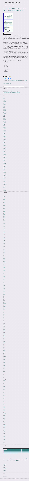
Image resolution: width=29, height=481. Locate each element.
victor (3, 429)
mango (4, 330)
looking (4, 323)
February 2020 (4, 155)
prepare (4, 365)
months (4, 342)
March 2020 (4, 154)
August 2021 (4, 141)
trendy (4, 422)
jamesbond (4, 309)
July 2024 (4, 115)
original (4, 352)
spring (4, 400)
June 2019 (4, 161)
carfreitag (4, 222)
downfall (4, 250)
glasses (5, 459)
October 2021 (4, 140)
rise (3, 382)
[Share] (9, 78)
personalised (4, 356)
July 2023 (4, 124)
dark (23, 458)
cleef (3, 235)
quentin (4, 371)
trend (3, 421)
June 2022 (4, 134)
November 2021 (4, 139)
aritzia (4, 205)
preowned (4, 364)
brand (3, 220)
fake (3, 263)
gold (3, 290)
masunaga (4, 334)
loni (3, 322)
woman (4, 439)
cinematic (4, 232)
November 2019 (4, 157)
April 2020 (4, 153)
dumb (3, 252)
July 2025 (4, 106)
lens (19, 459)
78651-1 (4, 196)
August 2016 (4, 186)
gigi (3, 287)
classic (4, 233)
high (3, 297)
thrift (3, 414)
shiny (7, 460)
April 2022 (4, 135)
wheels (4, 438)
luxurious (4, 325)
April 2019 (4, 162)
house (4, 300)
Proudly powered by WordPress (6, 479)
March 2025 (4, 109)
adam (3, 198)
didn (3, 247)
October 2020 (4, 149)
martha (4, 333)
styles (3, 404)
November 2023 (4, 121)
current (4, 241)
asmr (3, 207)
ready (3, 376)
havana (15, 459)
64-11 (11, 80)
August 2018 (4, 168)
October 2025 (4, 104)
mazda (4, 336)
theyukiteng (4, 413)
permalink (26, 80)
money (4, 341)
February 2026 (4, 101)
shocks (4, 391)
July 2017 (4, 178)
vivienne (4, 433)
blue (16, 458)
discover (4, 248)
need (3, 344)
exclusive (4, 258)
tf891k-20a (4, 471)
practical (4, 362)
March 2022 (4, 136)
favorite (4, 267)
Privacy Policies (10, 5)
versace (4, 428)
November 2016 (4, 184)
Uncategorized (4, 425)
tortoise (20, 460)
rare (3, 374)
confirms (4, 240)
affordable (4, 199)
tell (3, 412)
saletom (4, 385)
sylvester (4, 411)
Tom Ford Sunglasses (11, 3)
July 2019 (4, 160)
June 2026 (4, 98)
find (3, 272)
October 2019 (4, 158)
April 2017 (4, 180)
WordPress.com (17, 479)
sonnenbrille (4, 397)
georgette (16, 80)
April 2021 (4, 144)
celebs (4, 226)
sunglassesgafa (4, 408)
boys (3, 219)
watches (4, 436)
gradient (9, 459)
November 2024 (4, 112)
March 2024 (4, 118)
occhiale (4, 350)
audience (4, 208)
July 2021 (4, 142)
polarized (4, 460)
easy (3, 253)
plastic (27, 459)
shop (3, 392)
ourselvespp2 (4, 468)
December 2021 (4, 138)
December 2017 (4, 174)
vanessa (4, 427)
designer (4, 246)
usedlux (4, 426)
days (3, 242)
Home (4, 5)
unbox (4, 423)
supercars (4, 409)
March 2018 (4, 172)
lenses (20, 459)
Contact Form (7, 5)
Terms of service (14, 5)
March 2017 (4, 181)
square (13, 460)
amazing (4, 202)
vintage (4, 431)
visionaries (4, 432)
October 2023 (4, 122)
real (3, 377)
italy (16, 459)
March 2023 (4, 127)
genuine (4, 285)
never (3, 345)
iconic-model (4, 303)
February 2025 (4, 110)
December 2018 (4, 165)
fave (3, 266)
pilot (25, 459)
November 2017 (4, 175)
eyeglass (4, 260)
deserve (4, 245)
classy (4, 234)
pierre (3, 358)
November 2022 (4, 130)
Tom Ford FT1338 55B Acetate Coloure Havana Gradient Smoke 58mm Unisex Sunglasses (11, 92)
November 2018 (4, 166)
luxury (4, 326)
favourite (4, 269)
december (4, 243)
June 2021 (4, 143)
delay (3, 244)
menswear (4, 337)
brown (21, 458)
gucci (3, 293)
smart (3, 395)
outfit (3, 353)
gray (10, 459)
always (4, 201)
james (3, 308)
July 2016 (4, 187)
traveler (4, 420)
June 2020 (4, 152)
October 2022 (4, 131)
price (3, 367)
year (3, 441)
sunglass (4, 407)
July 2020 (4, 151)
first (3, 273)
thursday (4, 416)
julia (3, 311)
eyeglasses (4, 261)
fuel (3, 281)
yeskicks (4, 442)
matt (3, 335)
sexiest (4, 388)
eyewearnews (4, 262)
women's (25, 460)
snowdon (12, 460)
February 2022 (4, 137)
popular (4, 361)
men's (23, 459)
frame (4, 459)
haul (3, 296)
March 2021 (4, 145)
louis (3, 324)
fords (3, 275)
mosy (3, 343)
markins (4, 331)
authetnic (4, 211)
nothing (4, 347)
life (3, 320)
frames (4, 278)
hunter (4, 302)
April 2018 (4, 171)
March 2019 (4, 163)
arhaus (4, 204)
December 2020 (4, 147)
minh (3, 338)
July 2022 (4, 133)
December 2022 (4, 129)
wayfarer (4, 437)
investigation (4, 306)
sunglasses (20, 80)
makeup (4, 329)
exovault (4, 259)
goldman (4, 291)
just (3, 312)
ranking (4, 373)
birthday (4, 214)
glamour (4, 288)
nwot (3, 348)
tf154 (21, 80)
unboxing (4, 424)
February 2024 (4, 119)
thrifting (4, 415)
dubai (3, 251)
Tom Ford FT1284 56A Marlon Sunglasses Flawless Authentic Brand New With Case (11, 91)
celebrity (4, 225)
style (3, 403)
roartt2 (4, 466)
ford (8, 80)
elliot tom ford (4, 470)
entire (3, 256)
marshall (4, 332)
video (3, 430)
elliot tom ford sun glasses (5, 469)
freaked (4, 279)
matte (21, 459)
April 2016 (4, 189)
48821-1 (4, 195)
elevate (4, 254)
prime (3, 368)
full (3, 282)
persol (4, 355)
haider (4, 294)
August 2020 (4, 150)
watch (4, 435)
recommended (4, 379)
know (3, 317)
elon (3, 255)
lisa (3, 321)
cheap (3, 229)
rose (6, 460)
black (15, 458)
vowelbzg (4, 467)
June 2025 (4, 107)
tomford (4, 418)
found (4, 276)
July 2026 (4, 97)
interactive (4, 305)
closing (4, 236)
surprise (4, 410)
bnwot (4, 217)
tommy (4, 419)
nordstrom (4, 346)
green (12, 459)
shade (3, 389)
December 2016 (4, 183)
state (3, 401)
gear (3, 284)
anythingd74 (4, 464)
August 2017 (4, 177)
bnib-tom (4, 216)
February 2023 (4, 128)
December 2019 (4, 156)
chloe (3, 230)
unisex (21, 460)
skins (3, 394)
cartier (4, 223)
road (3, 383)
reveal (4, 380)
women (4, 440)
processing (4, 370)
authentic (13, 80)
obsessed (4, 349)
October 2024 (4, 113)
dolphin (4, 249)
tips (3, 417)
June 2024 (4, 116)
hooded (4, 299)
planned (4, 359)
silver (18, 80)
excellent (4, 257)
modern (4, 340)
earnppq (4, 465)
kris (3, 318)
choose (4, 231)
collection (4, 238)
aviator (13, 458)
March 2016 (4, 190)
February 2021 (4, 146)
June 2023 (4, 125)
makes (4, 328)
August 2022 (4, 132)
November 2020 (4, 148)
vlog (3, 434)
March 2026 (4, 100)
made (3, 327)
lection (4, 319)
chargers (4, 228)
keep (3, 315)
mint (3, 339)
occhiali (4, 351)
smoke (10, 460)
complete (4, 239)
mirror (24, 459)
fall (3, 264)
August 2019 (4, 159)
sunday (4, 406)
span (3, 398)
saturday (4, 386)
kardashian (4, 314)
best (3, 213)
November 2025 (4, 103)
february (4, 270)
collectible (4, 237)
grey (17, 80)
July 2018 (4, 169)
